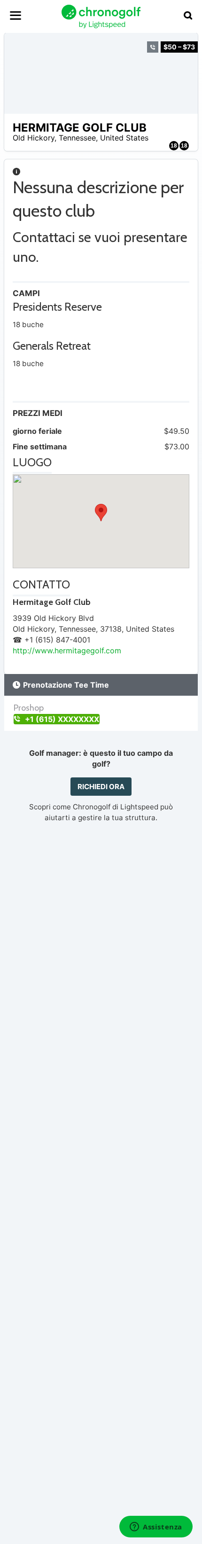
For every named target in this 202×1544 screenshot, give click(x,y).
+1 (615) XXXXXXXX (61, 719)
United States (124, 137)
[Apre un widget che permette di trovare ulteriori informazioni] (156, 1527)
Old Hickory (33, 137)
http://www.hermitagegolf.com (67, 650)
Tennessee (77, 137)
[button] (101, 512)
